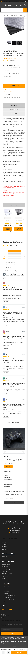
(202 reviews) (13, 60)
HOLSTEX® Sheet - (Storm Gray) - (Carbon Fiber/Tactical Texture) (19, 221)
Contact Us (6, 589)
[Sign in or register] (16, 5)
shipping (12, 264)
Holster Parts (4, 544)
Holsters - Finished (6, 569)
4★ (11, 274)
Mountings (4, 542)
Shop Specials (7, 477)
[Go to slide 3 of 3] (15, 231)
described (17, 267)
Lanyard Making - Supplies (7, 558)
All (4, 274)
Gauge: (14, 67)
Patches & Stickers (6, 576)
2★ (19, 274)
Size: (14, 73)
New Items (6, 475)
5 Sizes (7, 217)
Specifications (14, 109)
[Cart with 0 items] (25, 5)
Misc (3, 575)
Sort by (4, 278)
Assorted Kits (4, 556)
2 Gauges (18, 217)
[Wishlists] (21, 5)
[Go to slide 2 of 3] (13, 231)
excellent (13, 270)
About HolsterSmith (8, 484)
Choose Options (8, 229)
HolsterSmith (14, 522)
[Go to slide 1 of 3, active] (10, 231)
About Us (6, 593)
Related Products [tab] (14, 205)
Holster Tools (4, 546)
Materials (4, 540)
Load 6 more (14, 422)
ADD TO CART (18, 652)
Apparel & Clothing (6, 564)
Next (23, 42)
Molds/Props (4, 548)
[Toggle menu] (2, 5)
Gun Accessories (5, 568)
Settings (14, 646)
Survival (3, 578)
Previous (4, 42)
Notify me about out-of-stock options (8, 90)
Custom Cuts (14, 113)
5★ (7, 274)
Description (14, 105)
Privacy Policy (7, 486)
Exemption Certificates (9, 599)
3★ (15, 274)
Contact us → (8, 466)
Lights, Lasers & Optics (7, 573)
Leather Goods (5, 571)
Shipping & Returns (8, 479)
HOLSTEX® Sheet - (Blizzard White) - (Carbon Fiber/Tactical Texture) (7, 221)
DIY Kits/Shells (5, 549)
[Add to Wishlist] (25, 16)
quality (6, 270)
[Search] (25, 10)
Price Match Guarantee (9, 482)
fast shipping (7, 267)
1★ (22, 274)
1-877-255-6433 (9, 463)
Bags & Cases (5, 566)
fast (5, 264)
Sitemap (6, 602)
